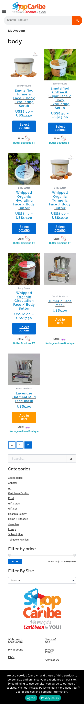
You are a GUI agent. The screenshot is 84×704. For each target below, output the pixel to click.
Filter (15, 561)
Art (9, 488)
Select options (24, 126)
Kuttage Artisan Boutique (59, 343)
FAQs (11, 657)
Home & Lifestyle (18, 518)
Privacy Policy (50, 651)
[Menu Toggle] (4, 11)
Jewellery (13, 524)
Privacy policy (50, 698)
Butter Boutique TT (24, 142)
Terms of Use (50, 640)
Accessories (15, 477)
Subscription (15, 534)
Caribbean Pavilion (18, 493)
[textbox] (40, 580)
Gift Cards (14, 503)
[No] (79, 687)
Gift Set (12, 508)
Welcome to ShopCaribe (15, 640)
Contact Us (52, 659)
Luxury (12, 529)
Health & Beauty (17, 513)
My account (15, 649)
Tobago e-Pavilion (18, 539)
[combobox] (42, 580)
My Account (16, 30)
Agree (31, 698)
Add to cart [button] (60, 321)
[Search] (77, 20)
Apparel (12, 482)
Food (11, 498)
